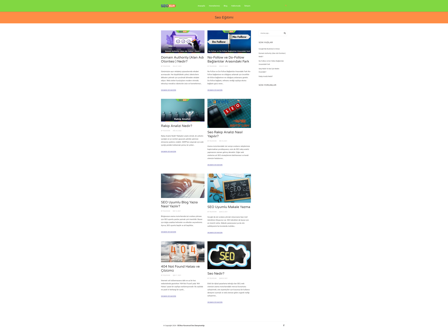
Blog (225, 6)
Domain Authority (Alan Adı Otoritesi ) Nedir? (182, 59)
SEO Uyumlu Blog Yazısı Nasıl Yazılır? (179, 204)
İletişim (247, 6)
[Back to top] (445, 330)
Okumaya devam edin (168, 90)
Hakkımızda (235, 6)
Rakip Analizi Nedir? (176, 126)
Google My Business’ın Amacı (269, 49)
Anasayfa (201, 6)
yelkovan (166, 66)
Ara (285, 33)
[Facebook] (284, 325)
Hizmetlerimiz (214, 6)
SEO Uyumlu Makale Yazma (228, 207)
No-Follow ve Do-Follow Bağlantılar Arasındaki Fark (228, 59)
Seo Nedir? (215, 274)
